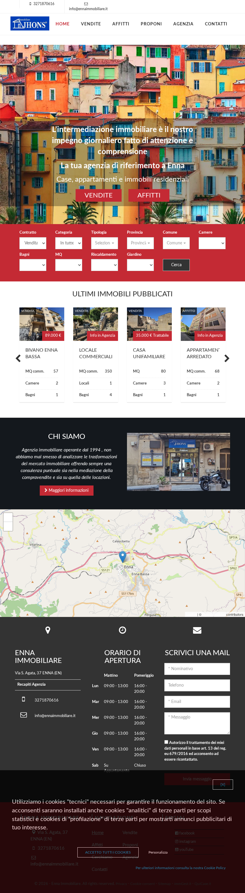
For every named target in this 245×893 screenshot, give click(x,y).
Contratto (27, 233)
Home (63, 24)
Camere (205, 233)
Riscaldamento (103, 255)
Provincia (135, 233)
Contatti (216, 24)
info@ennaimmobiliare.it (88, 9)
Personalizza (158, 852)
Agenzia (183, 24)
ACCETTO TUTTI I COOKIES (108, 852)
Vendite (91, 24)
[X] (222, 784)
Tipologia (99, 233)
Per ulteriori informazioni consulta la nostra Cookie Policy (181, 868)
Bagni (24, 255)
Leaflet (191, 614)
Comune (170, 233)
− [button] (8, 526)
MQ (58, 255)
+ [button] (8, 517)
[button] (104, 243)
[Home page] (29, 23)
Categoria (63, 233)
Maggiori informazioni (68, 490)
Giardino (134, 255)
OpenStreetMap (213, 614)
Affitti (120, 24)
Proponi (151, 24)
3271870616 (43, 4)
